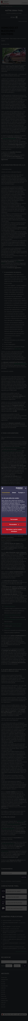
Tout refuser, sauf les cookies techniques (14, 530)
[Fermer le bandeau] (25, 488)
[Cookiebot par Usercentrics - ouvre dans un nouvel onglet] (17, 488)
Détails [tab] (14, 492)
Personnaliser (13, 524)
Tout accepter (14, 519)
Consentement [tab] (6, 492)
